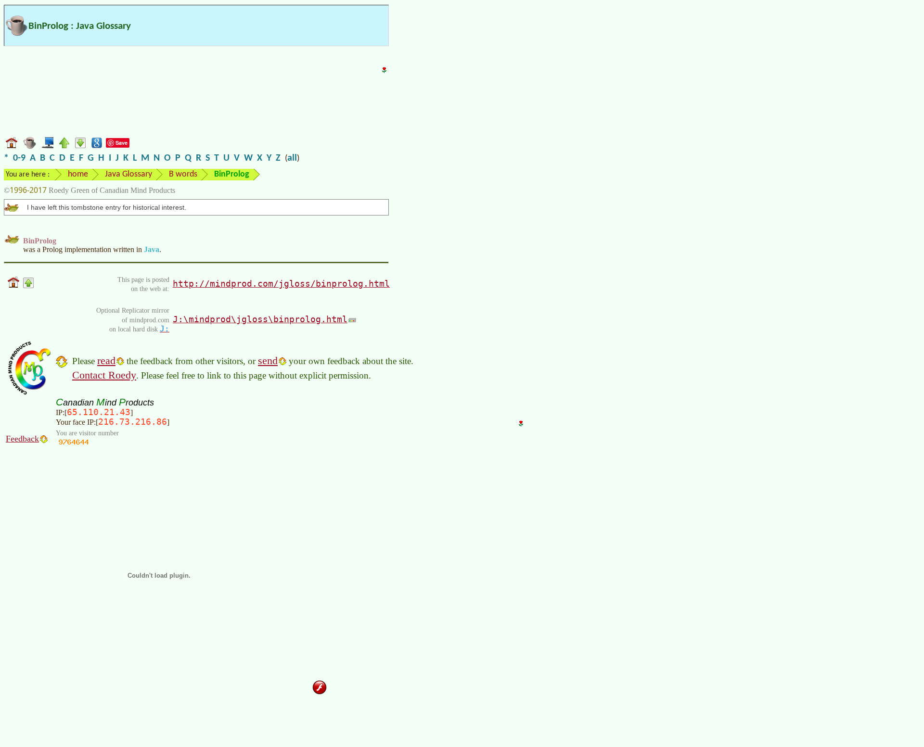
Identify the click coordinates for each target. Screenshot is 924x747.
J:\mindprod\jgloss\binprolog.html (260, 319)
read (106, 361)
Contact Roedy (104, 375)
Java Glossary (128, 174)
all (292, 158)
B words (183, 174)
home (78, 174)
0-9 (19, 158)
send (268, 361)
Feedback (22, 438)
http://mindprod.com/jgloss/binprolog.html (281, 284)
